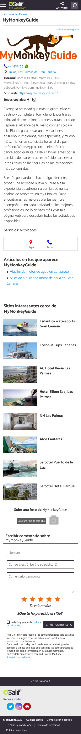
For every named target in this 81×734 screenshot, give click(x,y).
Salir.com (8, 14)
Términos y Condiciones (19, 725)
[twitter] (10, 706)
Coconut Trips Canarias (58, 345)
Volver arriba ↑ (40, 681)
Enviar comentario (59, 625)
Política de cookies (16, 730)
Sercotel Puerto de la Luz (56, 465)
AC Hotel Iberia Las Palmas (55, 371)
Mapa (31, 247)
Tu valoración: (39, 606)
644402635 (15, 66)
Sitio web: (11, 93)
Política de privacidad (48, 725)
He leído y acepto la (24, 624)
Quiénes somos (34, 719)
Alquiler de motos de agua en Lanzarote (39, 272)
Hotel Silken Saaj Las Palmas (56, 394)
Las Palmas (21, 14)
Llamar (49, 247)
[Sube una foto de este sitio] (54, 521)
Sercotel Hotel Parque (57, 486)
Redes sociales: (15, 99)
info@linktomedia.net (19, 657)
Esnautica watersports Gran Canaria (57, 324)
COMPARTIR (62, 8)
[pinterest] (27, 706)
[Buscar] (75, 5)
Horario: (10, 78)
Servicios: (11, 230)
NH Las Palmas (51, 416)
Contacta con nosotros (59, 719)
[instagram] (18, 706)
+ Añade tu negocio (67, 29)
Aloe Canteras (51, 439)
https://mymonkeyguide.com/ (38, 93)
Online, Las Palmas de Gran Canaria (32, 72)
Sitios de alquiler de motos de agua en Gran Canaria (40, 281)
